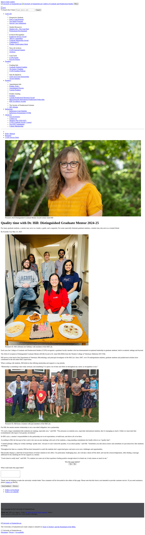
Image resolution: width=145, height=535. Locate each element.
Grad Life (8, 14)
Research (8, 135)
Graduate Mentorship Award (18, 40)
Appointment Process (16, 88)
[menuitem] (74, 36)
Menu (76, 4)
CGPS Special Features (17, 50)
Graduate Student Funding (18, 67)
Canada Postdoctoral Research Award (22, 98)
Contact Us (13, 118)
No (75, 464)
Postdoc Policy (14, 86)
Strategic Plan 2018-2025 (17, 120)
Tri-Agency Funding (16, 69)
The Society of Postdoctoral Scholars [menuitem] (21, 105)
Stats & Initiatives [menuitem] (15, 75)
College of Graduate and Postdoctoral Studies (58, 4)
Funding (8, 61)
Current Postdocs (15, 90)
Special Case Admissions (17, 23)
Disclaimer (4, 532)
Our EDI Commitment (16, 124)
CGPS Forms (13, 57)
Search (38, 10)
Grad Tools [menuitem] (13, 56)
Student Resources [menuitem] (15, 27)
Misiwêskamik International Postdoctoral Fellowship (26, 99)
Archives (12, 52)
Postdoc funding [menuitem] (14, 94)
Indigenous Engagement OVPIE (20, 113)
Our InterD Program (16, 21)
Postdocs (8, 80)
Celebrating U (14, 42)
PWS (3, 8)
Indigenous (9, 109)
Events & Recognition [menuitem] (16, 35)
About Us (8, 115)
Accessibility (19, 532)
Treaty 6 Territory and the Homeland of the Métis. (59, 527)
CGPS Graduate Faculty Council (20, 122)
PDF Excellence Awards (17, 101)
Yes (70, 464)
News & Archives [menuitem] (15, 48)
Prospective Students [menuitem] (16, 17)
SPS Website (13, 107)
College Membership (16, 126)
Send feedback (6, 486)
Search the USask (9, 10)
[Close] (2, 6)
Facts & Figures (14, 59)
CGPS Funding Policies (17, 71)
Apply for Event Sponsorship (19, 77)
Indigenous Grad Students (18, 111)
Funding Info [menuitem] (13, 65)
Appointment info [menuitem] (15, 84)
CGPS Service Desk (12, 137)
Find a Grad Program (16, 19)
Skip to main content (8, 2)
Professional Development (18, 31)
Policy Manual (10, 134)
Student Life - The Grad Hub (19, 29)
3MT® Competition (16, 38)
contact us (8, 482)
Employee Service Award (17, 36)
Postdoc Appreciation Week (18, 44)
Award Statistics (14, 78)
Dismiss (15, 486)
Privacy (11, 532)
